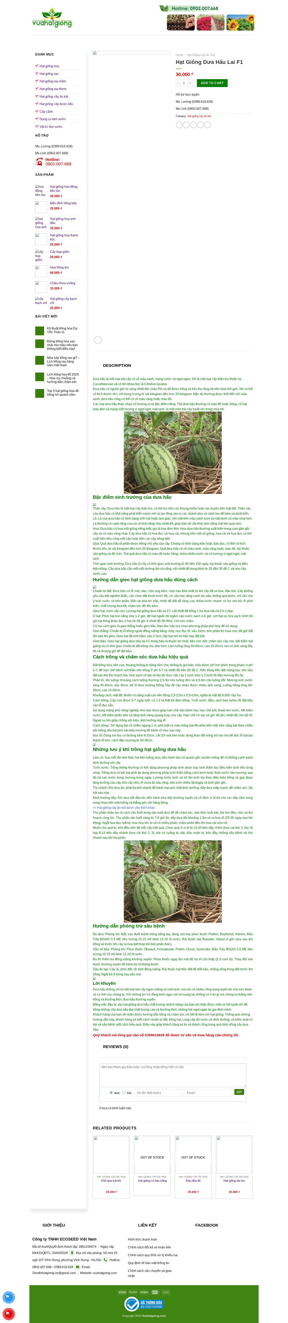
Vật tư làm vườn (51, 126)
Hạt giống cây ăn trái (54, 96)
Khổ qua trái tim (111, 1180)
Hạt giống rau (145, 39)
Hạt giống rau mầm (181, 39)
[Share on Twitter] (186, 125)
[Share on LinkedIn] (207, 125)
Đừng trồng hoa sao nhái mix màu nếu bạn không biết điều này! (62, 345)
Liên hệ (233, 39)
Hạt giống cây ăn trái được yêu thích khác (126, 807)
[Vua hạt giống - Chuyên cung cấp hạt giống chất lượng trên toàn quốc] (52, 17)
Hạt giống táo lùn (234, 1180)
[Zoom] (98, 340)
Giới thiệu (83, 39)
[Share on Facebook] (179, 125)
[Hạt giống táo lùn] (234, 1154)
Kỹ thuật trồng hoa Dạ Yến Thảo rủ (62, 330)
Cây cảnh (46, 111)
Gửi (239, 1092)
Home (179, 55)
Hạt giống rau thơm (53, 89)
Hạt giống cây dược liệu (56, 104)
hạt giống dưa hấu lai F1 (132, 641)
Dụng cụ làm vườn (53, 119)
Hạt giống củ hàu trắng (152, 1180)
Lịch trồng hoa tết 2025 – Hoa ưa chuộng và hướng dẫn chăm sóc (63, 378)
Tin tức (212, 39)
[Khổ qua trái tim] (111, 1154)
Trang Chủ (57, 39)
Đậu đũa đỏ (193, 1180)
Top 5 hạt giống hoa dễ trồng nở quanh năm (63, 392)
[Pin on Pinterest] (200, 125)
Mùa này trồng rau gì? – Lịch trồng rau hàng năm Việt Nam (63, 361)
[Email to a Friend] (193, 125)
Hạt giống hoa (112, 39)
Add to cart (212, 83)
